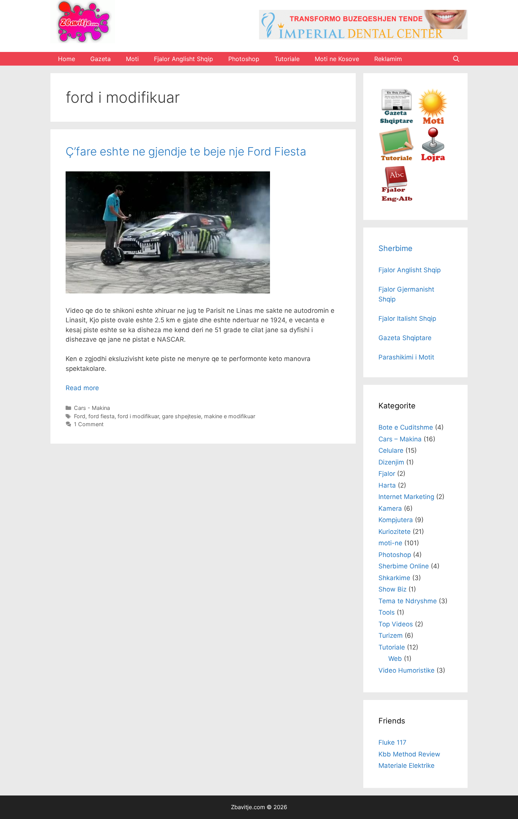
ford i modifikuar (138, 416)
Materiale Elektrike (406, 765)
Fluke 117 (392, 742)
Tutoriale (287, 59)
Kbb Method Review (409, 754)
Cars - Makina (92, 408)
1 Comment (89, 424)
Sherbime (395, 248)
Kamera (390, 508)
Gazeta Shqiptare (405, 338)
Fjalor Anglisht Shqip (183, 59)
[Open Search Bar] (456, 59)
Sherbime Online (403, 566)
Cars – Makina (400, 439)
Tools (386, 612)
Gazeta (100, 59)
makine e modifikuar (229, 416)
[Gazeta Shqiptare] (396, 122)
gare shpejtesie (181, 416)
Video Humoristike (406, 670)
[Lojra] (432, 161)
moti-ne (390, 543)
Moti (132, 59)
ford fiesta (101, 416)
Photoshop (243, 59)
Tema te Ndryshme (407, 601)
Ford (79, 416)
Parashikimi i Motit (406, 357)
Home (66, 59)
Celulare (390, 450)
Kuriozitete (394, 531)
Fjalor (386, 473)
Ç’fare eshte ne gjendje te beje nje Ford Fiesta (186, 151)
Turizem (390, 635)
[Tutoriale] (396, 161)
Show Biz (392, 589)
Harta (387, 485)
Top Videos (395, 624)
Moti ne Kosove (337, 59)
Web (395, 658)
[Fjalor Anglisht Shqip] (396, 200)
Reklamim (388, 59)
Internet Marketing (406, 496)
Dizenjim (391, 462)
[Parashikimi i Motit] (432, 122)
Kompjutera (395, 520)
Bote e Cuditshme (405, 427)
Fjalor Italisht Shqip (407, 318)
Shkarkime (394, 578)
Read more (82, 388)
